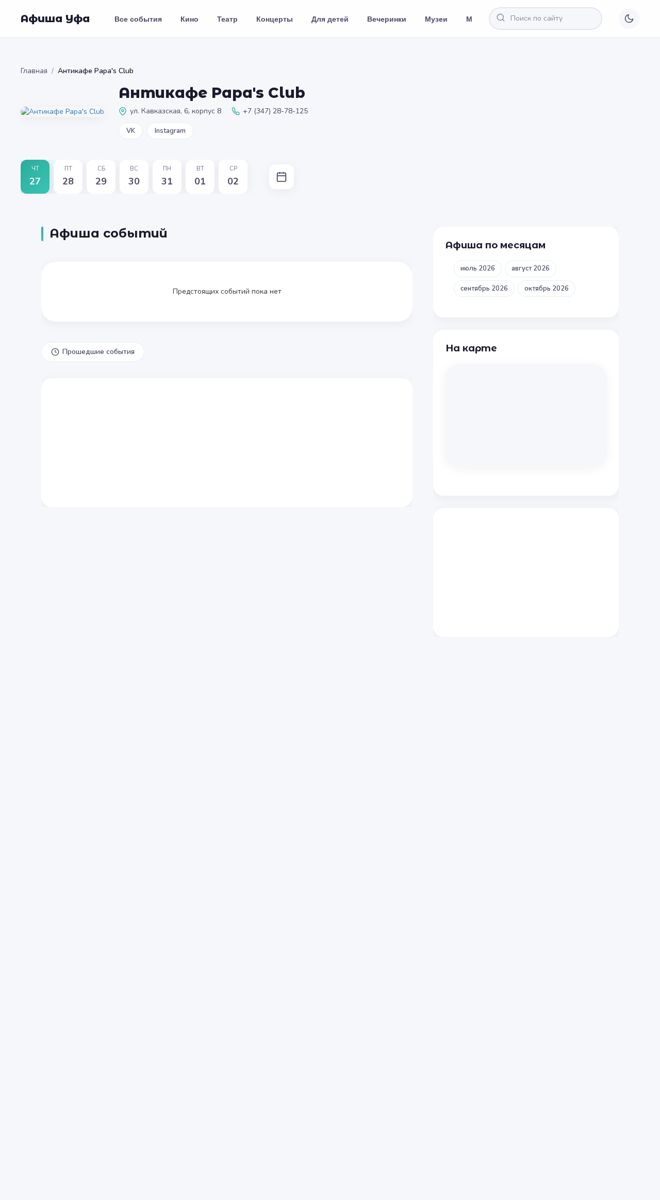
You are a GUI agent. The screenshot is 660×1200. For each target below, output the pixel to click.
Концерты (274, 18)
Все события (138, 18)
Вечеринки (386, 18)
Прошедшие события (98, 352)
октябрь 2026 (546, 288)
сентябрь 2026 (484, 288)
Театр (227, 18)
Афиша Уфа (55, 18)
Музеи (436, 18)
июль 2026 (477, 268)
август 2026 (531, 268)
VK (130, 131)
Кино (189, 18)
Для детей (330, 18)
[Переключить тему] (629, 18)
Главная (34, 71)
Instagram (170, 131)
